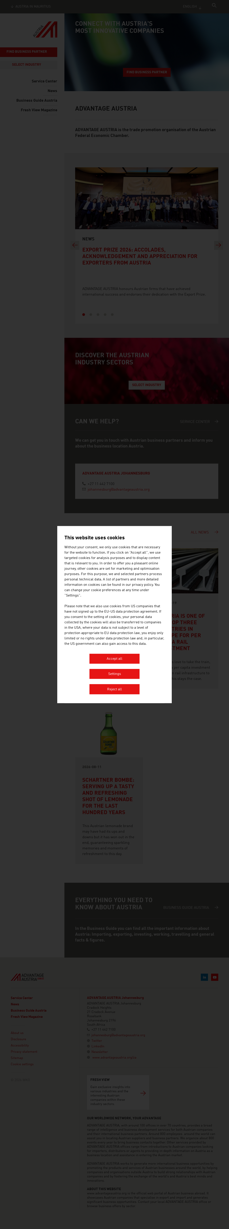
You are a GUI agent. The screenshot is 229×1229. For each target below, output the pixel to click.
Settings (114, 674)
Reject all (114, 689)
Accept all (114, 659)
